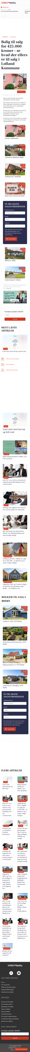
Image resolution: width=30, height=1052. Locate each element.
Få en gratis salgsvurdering (8, 1016)
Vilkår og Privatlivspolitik (8, 987)
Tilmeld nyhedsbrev (21, 1049)
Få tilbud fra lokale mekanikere (10, 1019)
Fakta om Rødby (5, 1009)
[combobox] (4, 717)
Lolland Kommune (6, 1014)
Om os (3, 982)
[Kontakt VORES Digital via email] (19, 973)
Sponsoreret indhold (7, 1021)
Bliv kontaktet (11, 239)
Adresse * (7, 223)
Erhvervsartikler (5, 1011)
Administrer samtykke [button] (7, 992)
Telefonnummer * (10, 210)
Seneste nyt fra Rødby (7, 1002)
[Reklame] (15, 297)
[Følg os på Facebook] (11, 973)
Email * (7, 216)
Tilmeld (15, 319)
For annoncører (5, 985)
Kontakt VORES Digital (7, 989)
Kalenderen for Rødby (7, 1007)
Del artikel (20, 91)
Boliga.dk (8, 288)
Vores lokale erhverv (7, 1004)
